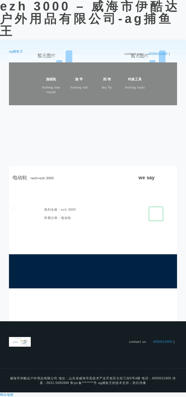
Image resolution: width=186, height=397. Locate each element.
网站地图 (7, 395)
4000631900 (158, 54)
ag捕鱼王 (16, 51)
